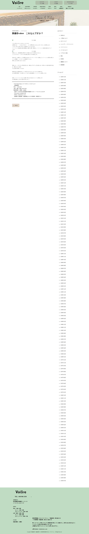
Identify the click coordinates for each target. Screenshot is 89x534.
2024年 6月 (63, 129)
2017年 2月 (63, 389)
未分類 (62, 58)
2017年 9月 (63, 368)
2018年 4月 (63, 348)
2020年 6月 (63, 271)
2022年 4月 (63, 206)
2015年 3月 (63, 457)
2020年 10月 (63, 259)
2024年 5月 (63, 132)
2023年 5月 (63, 168)
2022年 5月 (63, 203)
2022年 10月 (63, 188)
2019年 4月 (63, 312)
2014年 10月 (63, 471)
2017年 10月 (63, 365)
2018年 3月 (63, 350)
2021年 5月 (63, 238)
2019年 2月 (63, 318)
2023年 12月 (63, 147)
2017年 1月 (63, 392)
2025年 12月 (63, 76)
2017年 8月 (63, 371)
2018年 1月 (63, 356)
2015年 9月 (63, 439)
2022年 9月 (63, 191)
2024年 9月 (63, 121)
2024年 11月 (63, 115)
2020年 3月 (63, 280)
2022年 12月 (63, 182)
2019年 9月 (63, 297)
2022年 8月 (63, 194)
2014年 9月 (63, 474)
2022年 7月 (63, 197)
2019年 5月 (63, 309)
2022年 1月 (63, 215)
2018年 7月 (63, 339)
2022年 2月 (63, 212)
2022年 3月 (63, 209)
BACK (16, 105)
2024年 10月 (63, 118)
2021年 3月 (63, 244)
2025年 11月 (63, 79)
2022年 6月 (63, 200)
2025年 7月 (63, 91)
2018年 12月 (63, 324)
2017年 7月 (63, 374)
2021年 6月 (63, 236)
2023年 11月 (63, 150)
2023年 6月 (63, 165)
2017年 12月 (63, 359)
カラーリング (63, 41)
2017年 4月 (63, 383)
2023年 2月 (63, 177)
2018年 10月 (63, 330)
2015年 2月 (63, 460)
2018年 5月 (63, 345)
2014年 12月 (63, 465)
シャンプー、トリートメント (67, 44)
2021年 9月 (63, 227)
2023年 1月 (63, 180)
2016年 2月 (63, 424)
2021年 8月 (63, 230)
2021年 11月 (63, 221)
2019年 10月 (63, 295)
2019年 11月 (63, 292)
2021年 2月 (63, 247)
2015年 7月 (63, 445)
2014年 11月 (63, 468)
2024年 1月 (63, 144)
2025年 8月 (63, 88)
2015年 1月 (63, 463)
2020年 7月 (63, 268)
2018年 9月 (63, 333)
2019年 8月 (63, 300)
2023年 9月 (63, 156)
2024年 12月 (63, 112)
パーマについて (64, 50)
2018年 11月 (63, 327)
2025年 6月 (63, 94)
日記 (62, 55)
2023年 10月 (63, 153)
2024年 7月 (63, 126)
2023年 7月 (63, 162)
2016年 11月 (63, 398)
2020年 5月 (63, 274)
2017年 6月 (63, 377)
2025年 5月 (63, 97)
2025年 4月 (63, 100)
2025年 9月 (63, 85)
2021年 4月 (63, 241)
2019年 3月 (63, 315)
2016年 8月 (63, 407)
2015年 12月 (63, 430)
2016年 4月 (63, 418)
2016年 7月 (63, 410)
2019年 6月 (63, 306)
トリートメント (64, 47)
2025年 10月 (63, 82)
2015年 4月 (63, 454)
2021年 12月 (63, 218)
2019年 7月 (63, 303)
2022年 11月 (63, 185)
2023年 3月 (63, 174)
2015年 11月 (63, 433)
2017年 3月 (63, 386)
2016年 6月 (63, 412)
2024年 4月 (63, 135)
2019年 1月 (63, 321)
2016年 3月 (63, 421)
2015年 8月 (63, 442)
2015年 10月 (63, 436)
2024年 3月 (63, 138)
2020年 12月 (63, 253)
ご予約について (64, 38)
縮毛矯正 (63, 64)
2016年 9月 (63, 404)
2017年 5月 (63, 380)
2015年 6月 (63, 448)
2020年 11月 (63, 256)
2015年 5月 (63, 451)
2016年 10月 (63, 401)
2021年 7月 (63, 233)
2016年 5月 (63, 415)
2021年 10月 (63, 224)
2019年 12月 (63, 289)
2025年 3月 (63, 103)
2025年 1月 (63, 109)
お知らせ (63, 35)
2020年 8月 (63, 265)
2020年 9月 (63, 262)
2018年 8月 (63, 336)
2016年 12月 (63, 395)
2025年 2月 (63, 106)
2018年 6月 (63, 342)
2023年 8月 (63, 159)
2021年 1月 (63, 250)
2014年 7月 (63, 480)
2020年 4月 (63, 277)
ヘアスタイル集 (64, 53)
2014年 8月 (63, 477)
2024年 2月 (63, 141)
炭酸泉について (64, 61)
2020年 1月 (63, 286)
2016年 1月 (63, 427)
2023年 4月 (63, 171)
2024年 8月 (63, 123)
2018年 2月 (63, 353)
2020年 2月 (63, 283)
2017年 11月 (63, 362)
